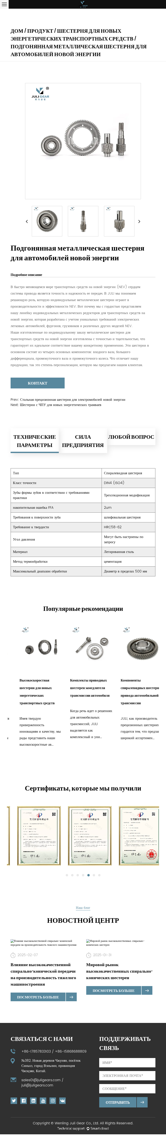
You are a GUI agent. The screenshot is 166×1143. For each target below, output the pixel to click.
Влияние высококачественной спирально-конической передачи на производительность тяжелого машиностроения (43, 974)
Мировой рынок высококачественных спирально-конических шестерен (119, 971)
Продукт (40, 30)
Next (139, 221)
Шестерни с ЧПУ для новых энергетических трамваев (60, 405)
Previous (27, 221)
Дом (17, 30)
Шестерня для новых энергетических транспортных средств (72, 34)
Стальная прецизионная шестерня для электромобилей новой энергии (72, 400)
